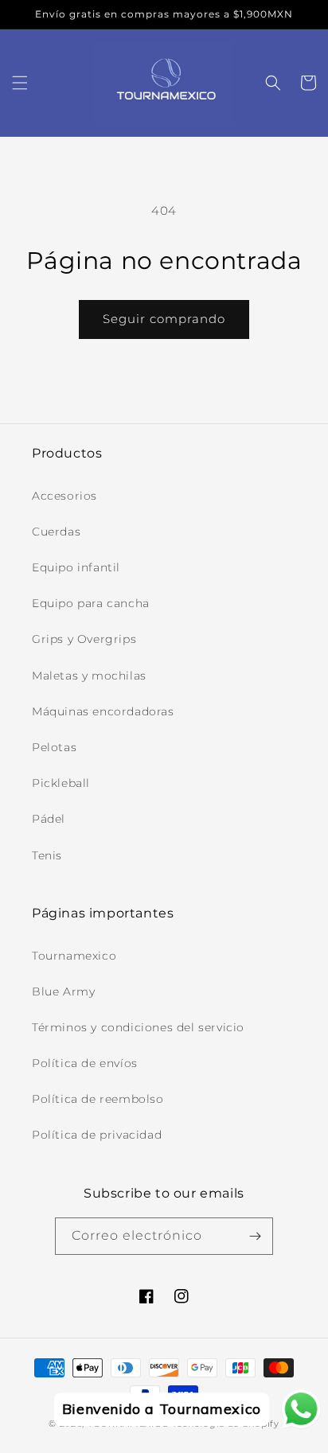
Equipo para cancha (91, 603)
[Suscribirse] (254, 1236)
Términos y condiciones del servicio (138, 1027)
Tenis (47, 855)
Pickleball (61, 783)
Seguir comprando (164, 318)
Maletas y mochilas (89, 675)
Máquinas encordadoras (103, 711)
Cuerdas (56, 531)
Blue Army (63, 991)
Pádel (48, 819)
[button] (19, 82)
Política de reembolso (98, 1099)
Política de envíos (85, 1063)
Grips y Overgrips (84, 639)
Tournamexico (74, 956)
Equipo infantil (76, 567)
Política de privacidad (97, 1135)
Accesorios (64, 496)
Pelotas (54, 747)
